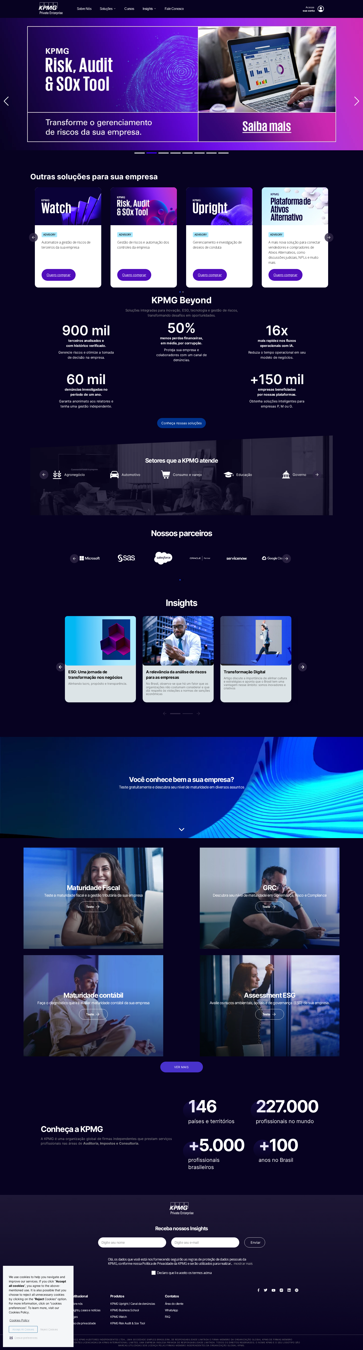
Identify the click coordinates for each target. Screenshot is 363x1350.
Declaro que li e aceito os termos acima (184, 1273)
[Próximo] (198, 713)
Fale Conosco (174, 9)
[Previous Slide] (33, 237)
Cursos (129, 9)
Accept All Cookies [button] (23, 1329)
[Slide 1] (175, 713)
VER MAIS (181, 1067)
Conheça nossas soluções (181, 423)
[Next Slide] (329, 237)
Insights (148, 9)
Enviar (255, 1242)
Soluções (106, 9)
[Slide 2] (188, 713)
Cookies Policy (19, 1320)
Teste (90, 906)
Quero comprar (59, 275)
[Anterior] (60, 667)
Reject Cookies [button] (49, 1329)
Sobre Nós (84, 9)
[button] (180, 292)
